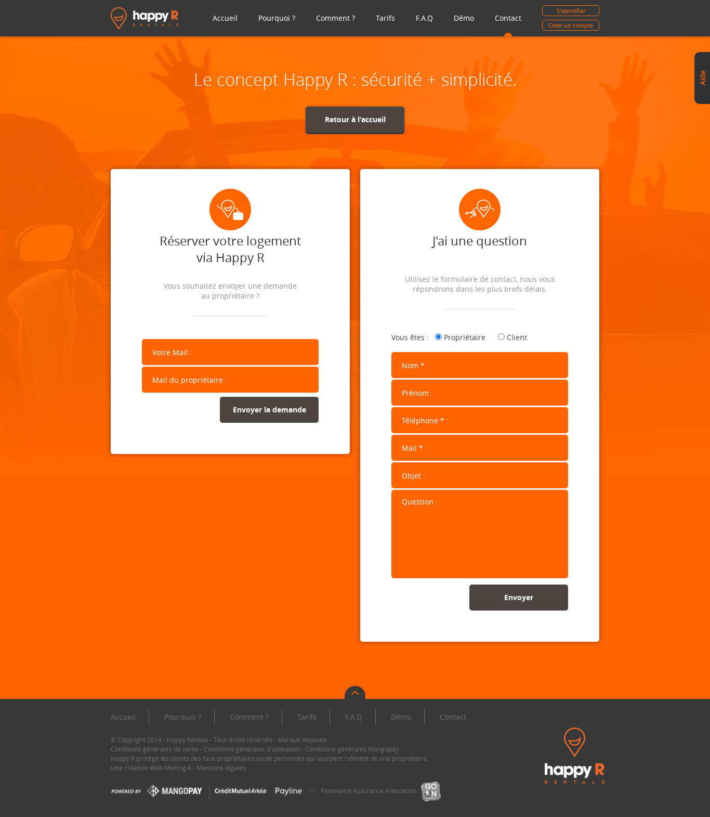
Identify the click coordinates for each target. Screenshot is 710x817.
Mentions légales (221, 767)
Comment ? (335, 18)
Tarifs (385, 18)
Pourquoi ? (276, 18)
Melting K (177, 767)
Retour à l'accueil (355, 119)
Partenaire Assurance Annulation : (371, 790)
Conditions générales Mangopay (352, 749)
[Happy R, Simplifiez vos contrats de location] (144, 17)
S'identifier (571, 11)
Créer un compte (570, 25)
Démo (464, 18)
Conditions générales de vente (155, 749)
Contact (508, 18)
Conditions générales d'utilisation (252, 749)
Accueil (225, 18)
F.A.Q (424, 18)
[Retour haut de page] (355, 694)
